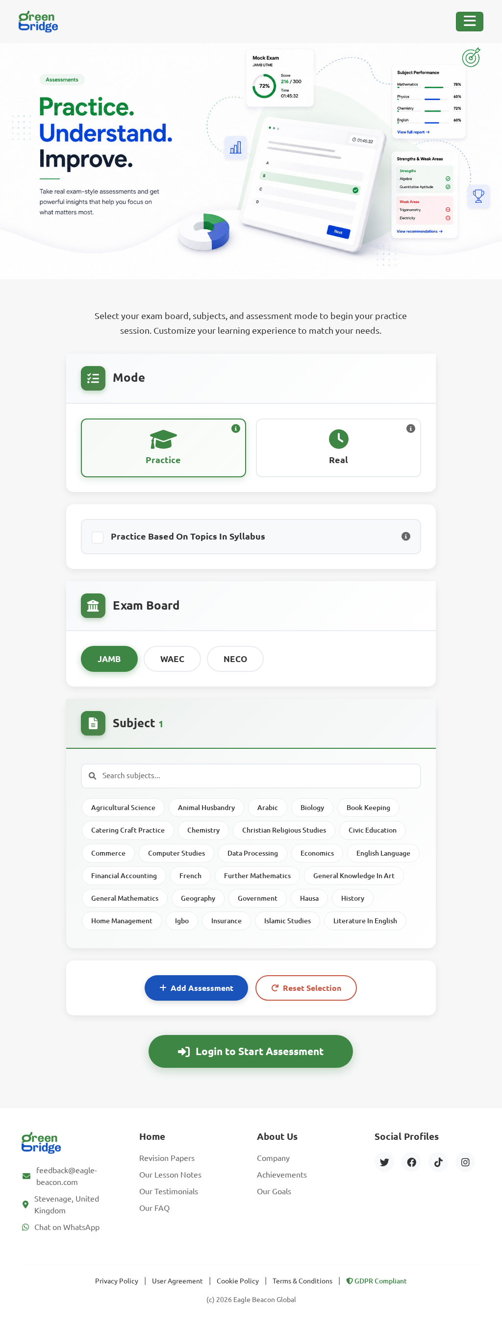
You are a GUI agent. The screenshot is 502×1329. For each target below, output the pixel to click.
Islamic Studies (287, 921)
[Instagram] (465, 1162)
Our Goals (274, 1191)
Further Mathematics (257, 876)
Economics (317, 853)
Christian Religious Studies (284, 830)
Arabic (267, 808)
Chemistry (203, 830)
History (352, 898)
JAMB (109, 659)
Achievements (282, 1174)
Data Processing (252, 853)
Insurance (226, 921)
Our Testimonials (168, 1191)
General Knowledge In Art (354, 876)
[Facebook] (411, 1162)
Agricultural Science (123, 808)
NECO (235, 659)
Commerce (108, 853)
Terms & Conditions (302, 1281)
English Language (383, 853)
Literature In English (365, 921)
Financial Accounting (124, 876)
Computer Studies (176, 853)
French (190, 876)
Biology (312, 808)
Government (257, 898)
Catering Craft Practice (128, 830)
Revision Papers (167, 1158)
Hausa (309, 898)
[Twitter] (384, 1162)
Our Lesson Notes (170, 1174)
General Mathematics (124, 898)
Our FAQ (154, 1208)
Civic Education (373, 830)
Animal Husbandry (206, 808)
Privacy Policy (116, 1281)
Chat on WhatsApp (67, 1227)
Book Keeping (368, 808)
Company (273, 1158)
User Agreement (177, 1281)
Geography (198, 898)
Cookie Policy (238, 1281)
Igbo (182, 921)
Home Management (121, 921)
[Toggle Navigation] (469, 21)
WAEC (172, 659)
